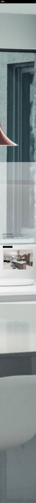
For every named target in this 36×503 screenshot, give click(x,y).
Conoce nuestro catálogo (7, 246)
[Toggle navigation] (34, 1)
